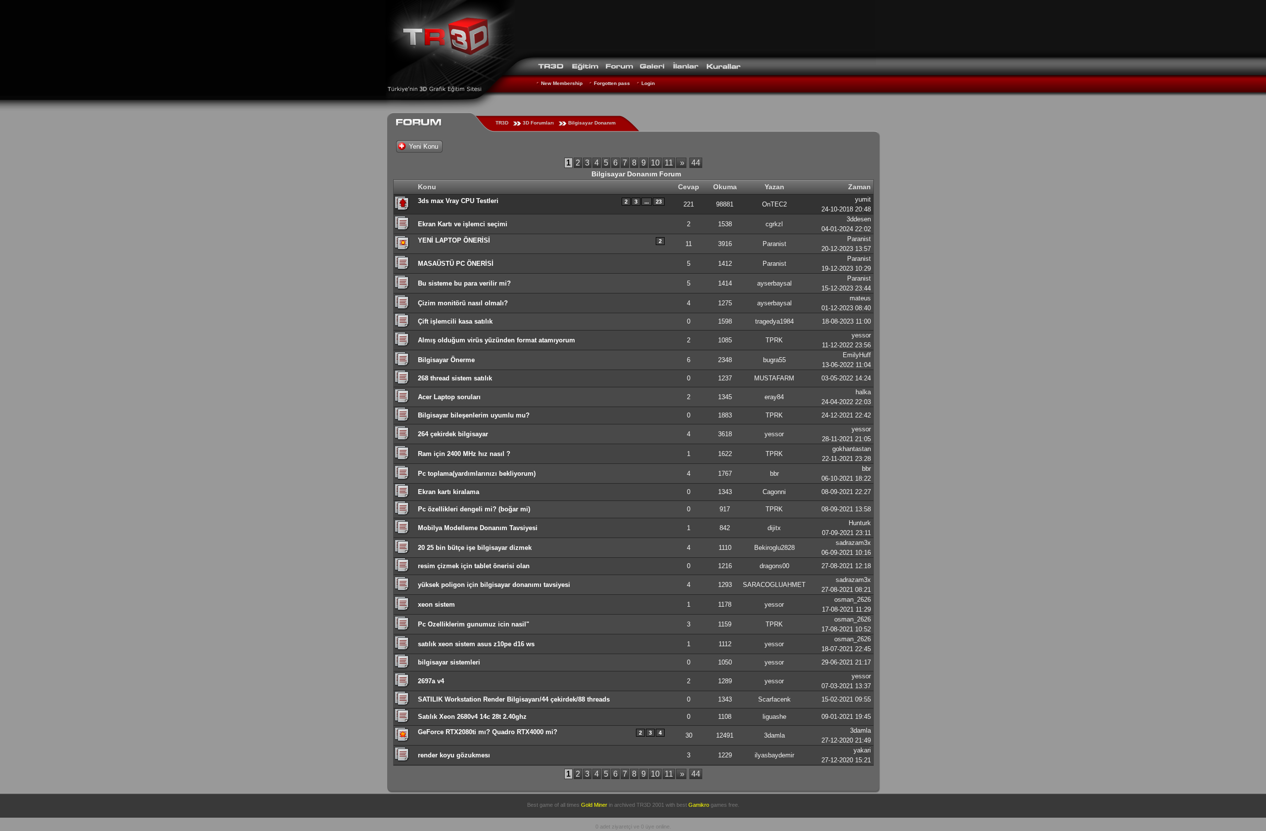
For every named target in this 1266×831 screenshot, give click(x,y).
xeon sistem (436, 604)
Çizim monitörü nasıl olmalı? (463, 303)
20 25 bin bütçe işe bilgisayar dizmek (475, 547)
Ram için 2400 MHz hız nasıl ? (464, 453)
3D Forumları (538, 122)
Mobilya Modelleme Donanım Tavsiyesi (478, 528)
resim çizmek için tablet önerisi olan (474, 566)
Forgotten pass (612, 83)
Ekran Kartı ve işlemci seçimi (462, 224)
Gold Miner (594, 805)
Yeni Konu (423, 146)
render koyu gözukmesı (454, 755)
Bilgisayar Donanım (592, 122)
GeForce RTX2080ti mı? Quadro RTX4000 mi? (487, 732)
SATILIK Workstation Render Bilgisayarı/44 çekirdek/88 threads (514, 699)
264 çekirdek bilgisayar (453, 434)
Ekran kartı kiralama (448, 492)
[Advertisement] (695, 27)
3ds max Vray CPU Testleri (458, 201)
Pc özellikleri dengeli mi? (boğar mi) (474, 509)
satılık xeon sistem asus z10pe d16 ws (476, 644)
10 (655, 163)
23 (659, 202)
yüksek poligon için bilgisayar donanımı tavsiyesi (494, 584)
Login (648, 83)
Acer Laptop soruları (449, 397)
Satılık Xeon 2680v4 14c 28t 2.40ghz (472, 716)
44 (695, 163)
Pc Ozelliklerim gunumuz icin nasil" (473, 624)
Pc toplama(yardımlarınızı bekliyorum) (477, 473)
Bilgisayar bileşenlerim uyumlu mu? (474, 415)
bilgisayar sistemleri (449, 662)
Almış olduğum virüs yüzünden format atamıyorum (496, 340)
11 (669, 163)
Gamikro (698, 805)
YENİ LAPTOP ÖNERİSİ (454, 240)
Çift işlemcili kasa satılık (455, 321)
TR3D (502, 122)
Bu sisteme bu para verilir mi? (464, 283)
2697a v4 (431, 681)
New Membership (562, 83)
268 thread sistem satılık (455, 378)
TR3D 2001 (650, 805)
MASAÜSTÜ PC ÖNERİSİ (456, 263)
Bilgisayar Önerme (446, 360)
